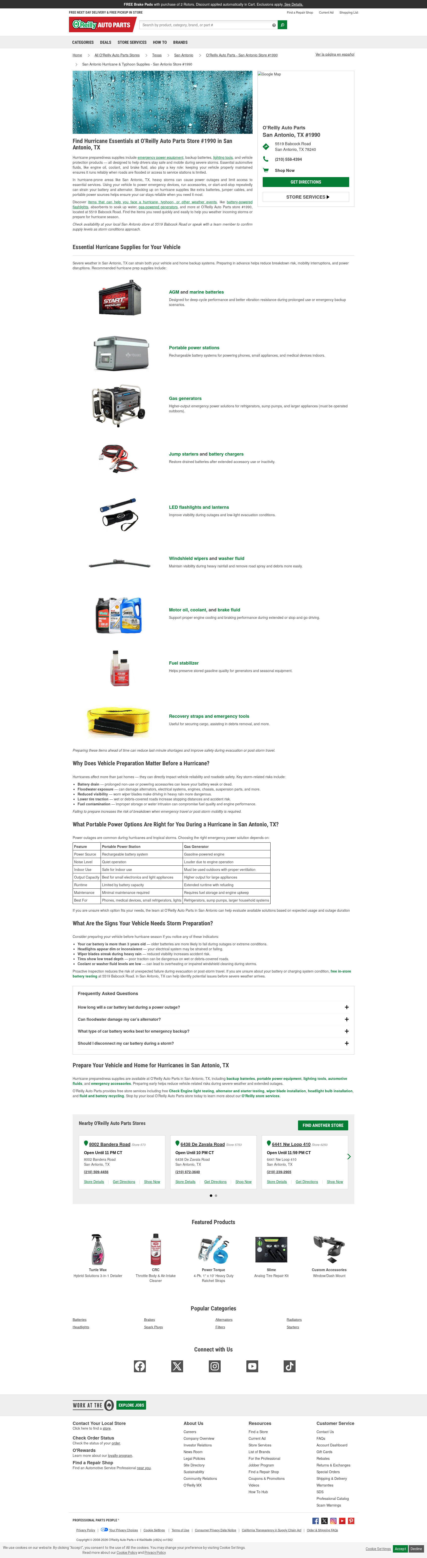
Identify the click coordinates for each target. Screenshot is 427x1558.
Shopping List (349, 12)
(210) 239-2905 (279, 1171)
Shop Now (285, 170)
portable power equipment (279, 1078)
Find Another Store (323, 1125)
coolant (198, 609)
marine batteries (207, 292)
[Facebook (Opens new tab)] (315, 1520)
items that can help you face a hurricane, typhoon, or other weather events (152, 201)
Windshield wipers (188, 558)
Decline (416, 1549)
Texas (157, 54)
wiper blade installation (286, 1090)
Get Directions (306, 182)
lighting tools (223, 157)
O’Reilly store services (260, 1095)
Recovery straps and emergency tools (209, 716)
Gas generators (185, 398)
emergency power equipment (160, 157)
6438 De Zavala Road (203, 1144)
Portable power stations (194, 347)
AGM (174, 292)
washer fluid (231, 558)
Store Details (94, 1181)
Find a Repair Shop (300, 12)
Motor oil (178, 609)
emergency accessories (111, 1083)
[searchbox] (208, 24)
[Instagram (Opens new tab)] (333, 1520)
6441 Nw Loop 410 (291, 1144)
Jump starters (183, 454)
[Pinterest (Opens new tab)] (351, 1520)
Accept (400, 1549)
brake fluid (229, 609)
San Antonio (183, 54)
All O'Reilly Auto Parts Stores (117, 54)
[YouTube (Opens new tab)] (342, 1520)
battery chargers (226, 454)
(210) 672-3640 (187, 1171)
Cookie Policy (127, 1553)
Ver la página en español (335, 54)
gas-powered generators (158, 206)
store (107, 1428)
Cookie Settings (378, 1549)
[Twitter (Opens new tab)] (324, 1520)
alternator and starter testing (240, 1090)
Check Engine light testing (191, 1090)
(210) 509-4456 (96, 1171)
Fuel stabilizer (184, 663)
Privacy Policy (155, 1553)
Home (77, 54)
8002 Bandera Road (109, 1144)
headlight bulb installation (330, 1090)
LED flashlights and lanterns (199, 507)
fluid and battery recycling (102, 1095)
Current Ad (326, 12)
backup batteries (241, 1078)
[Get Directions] (269, 73)
